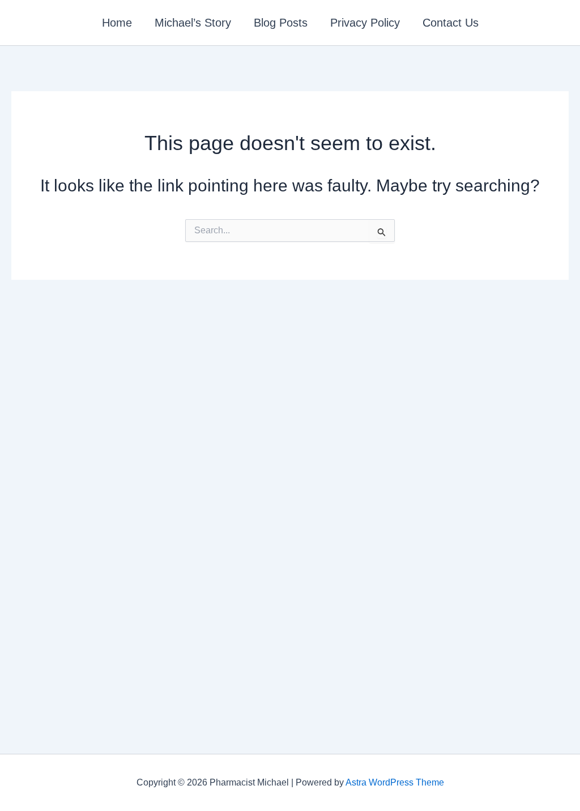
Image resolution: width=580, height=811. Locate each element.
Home (117, 22)
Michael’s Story (193, 22)
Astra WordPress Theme (395, 782)
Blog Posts (281, 22)
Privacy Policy (365, 22)
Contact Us (451, 22)
